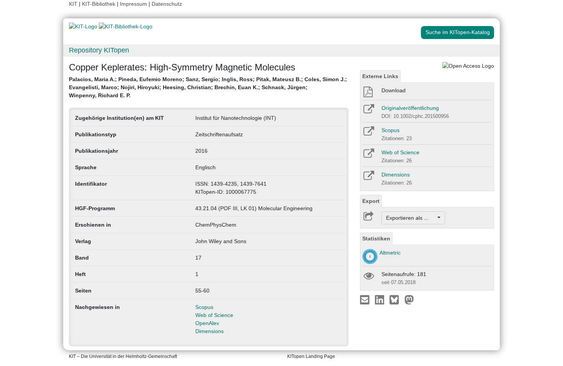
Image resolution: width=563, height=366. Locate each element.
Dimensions (209, 331)
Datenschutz (167, 4)
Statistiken (376, 238)
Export (371, 201)
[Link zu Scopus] (368, 134)
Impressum (133, 4)
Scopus (204, 307)
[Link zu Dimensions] (368, 178)
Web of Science (214, 315)
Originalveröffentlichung (410, 108)
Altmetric (390, 253)
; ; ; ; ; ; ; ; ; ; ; (208, 87)
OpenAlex (207, 323)
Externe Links (380, 76)
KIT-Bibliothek (99, 4)
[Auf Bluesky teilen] (396, 299)
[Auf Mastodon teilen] (409, 299)
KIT (73, 4)
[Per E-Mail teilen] (365, 299)
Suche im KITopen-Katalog (458, 32)
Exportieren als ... (411, 218)
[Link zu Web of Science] (368, 156)
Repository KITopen (99, 50)
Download (393, 90)
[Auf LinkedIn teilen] (380, 299)
